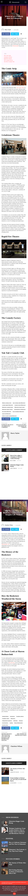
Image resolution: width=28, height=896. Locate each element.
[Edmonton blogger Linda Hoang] (5, 467)
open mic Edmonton (6, 413)
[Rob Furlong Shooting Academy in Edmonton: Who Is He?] (5, 871)
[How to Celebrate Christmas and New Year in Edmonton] (5, 844)
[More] (21, 33)
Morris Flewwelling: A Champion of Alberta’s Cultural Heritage (16, 457)
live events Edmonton (6, 411)
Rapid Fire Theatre (8, 58)
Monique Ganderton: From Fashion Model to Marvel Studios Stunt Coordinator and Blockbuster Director (17, 831)
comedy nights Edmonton (7, 405)
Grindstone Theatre (8, 57)
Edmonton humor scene (19, 407)
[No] (26, 890)
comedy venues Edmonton (20, 405)
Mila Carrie (13, 460)
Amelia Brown (13, 468)
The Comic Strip (7, 55)
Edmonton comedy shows (7, 407)
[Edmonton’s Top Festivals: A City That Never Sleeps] (5, 851)
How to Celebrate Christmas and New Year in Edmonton (17, 843)
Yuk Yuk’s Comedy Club (9, 61)
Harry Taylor (8, 29)
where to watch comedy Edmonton (9, 415)
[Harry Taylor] (3, 30)
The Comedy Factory (8, 60)
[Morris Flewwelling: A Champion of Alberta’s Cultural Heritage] (5, 458)
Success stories (14, 13)
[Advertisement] (14, 483)
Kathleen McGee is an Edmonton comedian (7, 426)
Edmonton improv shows (7, 409)
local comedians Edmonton (18, 411)
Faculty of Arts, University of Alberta (21, 426)
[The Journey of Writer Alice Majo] (5, 864)
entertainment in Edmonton (20, 409)
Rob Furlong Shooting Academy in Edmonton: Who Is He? (16, 871)
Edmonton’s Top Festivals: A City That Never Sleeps (17, 850)
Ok (14, 893)
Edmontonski (15, 45)
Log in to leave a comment (14, 450)
